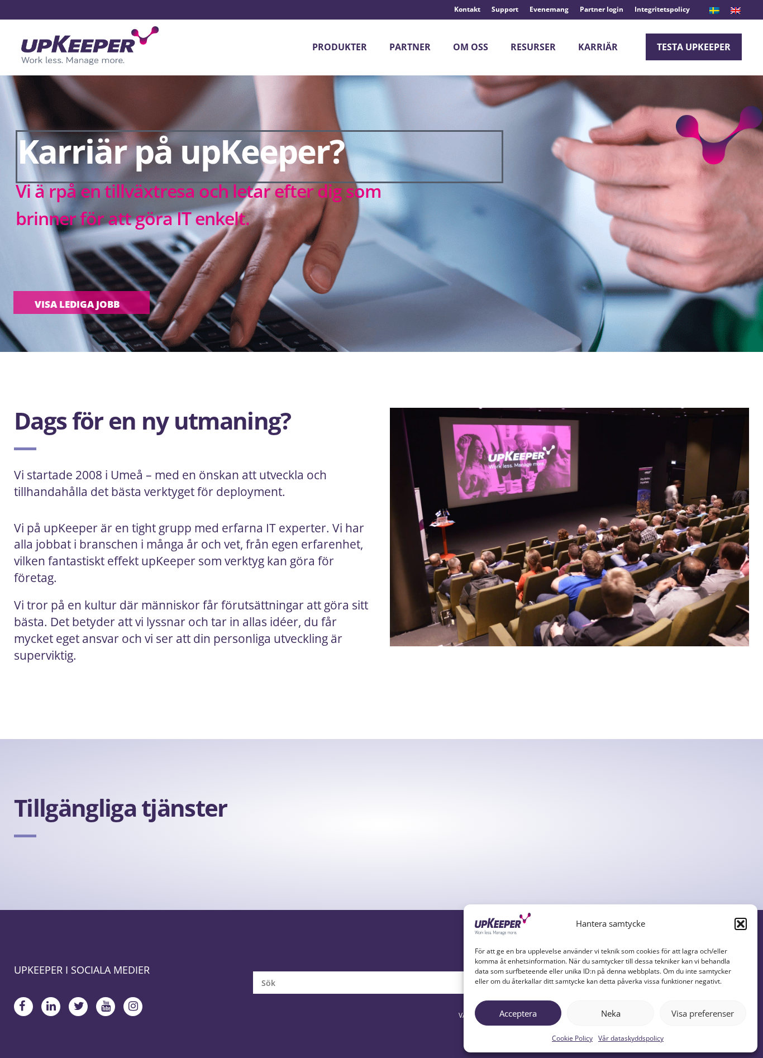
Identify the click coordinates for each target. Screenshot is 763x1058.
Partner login (601, 9)
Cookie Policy (572, 1038)
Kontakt (467, 9)
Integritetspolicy (662, 9)
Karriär (598, 47)
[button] (740, 924)
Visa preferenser (702, 1013)
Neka (611, 1013)
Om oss (470, 47)
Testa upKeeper (694, 47)
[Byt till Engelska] (736, 11)
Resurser (533, 47)
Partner (410, 47)
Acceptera (518, 1013)
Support (505, 9)
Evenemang (549, 9)
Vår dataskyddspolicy (631, 1038)
